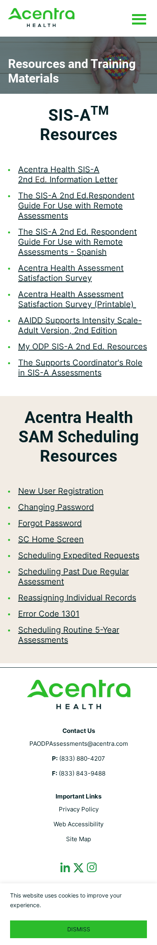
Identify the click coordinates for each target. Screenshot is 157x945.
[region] (78, 914)
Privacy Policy (79, 809)
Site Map (78, 839)
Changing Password (56, 507)
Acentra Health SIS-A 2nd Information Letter (68, 174)
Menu (139, 19)
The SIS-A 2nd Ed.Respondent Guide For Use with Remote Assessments (76, 206)
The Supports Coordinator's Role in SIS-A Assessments (80, 368)
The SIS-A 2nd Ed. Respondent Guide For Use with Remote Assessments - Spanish (77, 242)
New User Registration (60, 491)
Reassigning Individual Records (77, 597)
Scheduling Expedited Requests (78, 555)
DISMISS (78, 929)
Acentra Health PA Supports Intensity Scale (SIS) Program (41, 17)
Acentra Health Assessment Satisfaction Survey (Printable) (77, 299)
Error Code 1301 (48, 614)
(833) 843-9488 (82, 773)
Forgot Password (50, 523)
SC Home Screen (51, 539)
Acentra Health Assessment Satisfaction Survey (71, 273)
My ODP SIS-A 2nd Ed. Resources (82, 346)
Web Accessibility (78, 824)
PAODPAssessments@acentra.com (78, 743)
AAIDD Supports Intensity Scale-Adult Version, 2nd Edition (80, 325)
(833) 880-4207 (82, 758)
